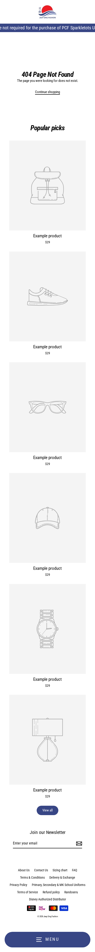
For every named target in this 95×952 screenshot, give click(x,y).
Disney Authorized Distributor (47, 899)
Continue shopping (47, 92)
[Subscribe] (78, 844)
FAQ (74, 870)
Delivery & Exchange (62, 877)
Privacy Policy (18, 885)
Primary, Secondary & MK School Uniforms (58, 885)
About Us (24, 870)
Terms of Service (27, 892)
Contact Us (41, 870)
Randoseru (71, 892)
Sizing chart (60, 870)
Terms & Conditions (32, 877)
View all (47, 810)
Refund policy (51, 892)
